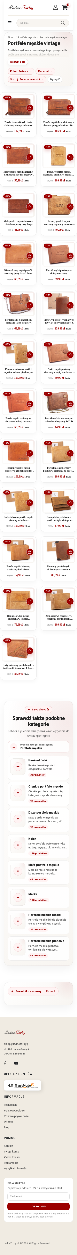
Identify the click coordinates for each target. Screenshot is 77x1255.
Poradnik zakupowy (28, 991)
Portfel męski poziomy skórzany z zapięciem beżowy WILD (59, 371)
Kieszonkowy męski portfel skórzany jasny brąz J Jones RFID (18, 272)
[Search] (63, 23)
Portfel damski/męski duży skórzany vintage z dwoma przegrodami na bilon (18, 124)
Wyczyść (55, 79)
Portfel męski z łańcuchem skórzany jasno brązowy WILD (18, 322)
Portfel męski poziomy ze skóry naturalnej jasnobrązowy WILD (58, 272)
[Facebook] (5, 1063)
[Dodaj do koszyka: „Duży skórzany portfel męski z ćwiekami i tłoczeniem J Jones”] (29, 650)
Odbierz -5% (38, 1206)
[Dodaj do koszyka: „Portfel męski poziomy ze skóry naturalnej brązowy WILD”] (29, 403)
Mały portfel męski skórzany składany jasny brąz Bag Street (18, 223)
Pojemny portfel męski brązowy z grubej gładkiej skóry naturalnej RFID (18, 470)
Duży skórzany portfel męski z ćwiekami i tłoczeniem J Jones (18, 666)
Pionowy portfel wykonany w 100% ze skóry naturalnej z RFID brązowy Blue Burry (59, 322)
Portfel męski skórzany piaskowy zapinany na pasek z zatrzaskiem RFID (59, 470)
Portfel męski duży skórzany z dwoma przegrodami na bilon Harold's (58, 124)
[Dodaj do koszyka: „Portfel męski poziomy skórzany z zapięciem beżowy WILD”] (70, 354)
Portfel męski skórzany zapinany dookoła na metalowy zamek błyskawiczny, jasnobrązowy (18, 568)
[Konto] (56, 8)
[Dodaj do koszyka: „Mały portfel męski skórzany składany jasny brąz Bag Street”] (29, 206)
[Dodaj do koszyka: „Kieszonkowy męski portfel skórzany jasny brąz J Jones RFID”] (29, 255)
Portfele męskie (27, 37)
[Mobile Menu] (9, 23)
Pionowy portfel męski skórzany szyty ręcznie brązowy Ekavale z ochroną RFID (59, 568)
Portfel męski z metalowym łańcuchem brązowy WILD (59, 420)
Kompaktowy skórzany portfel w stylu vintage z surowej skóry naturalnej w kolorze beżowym (59, 519)
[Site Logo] (20, 7)
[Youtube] (16, 1063)
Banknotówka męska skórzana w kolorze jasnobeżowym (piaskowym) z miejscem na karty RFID (18, 618)
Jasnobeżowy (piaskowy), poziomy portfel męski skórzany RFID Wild (59, 618)
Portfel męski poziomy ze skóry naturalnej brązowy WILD (18, 420)
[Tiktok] (27, 1063)
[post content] (18, 106)
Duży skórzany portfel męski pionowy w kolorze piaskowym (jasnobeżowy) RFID (18, 519)
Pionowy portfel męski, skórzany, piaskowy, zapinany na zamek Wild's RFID (58, 174)
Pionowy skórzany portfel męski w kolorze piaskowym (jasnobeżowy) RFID (18, 371)
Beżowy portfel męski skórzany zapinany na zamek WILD (59, 223)
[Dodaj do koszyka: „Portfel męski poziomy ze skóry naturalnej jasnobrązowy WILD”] (70, 255)
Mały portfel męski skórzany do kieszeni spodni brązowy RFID (18, 174)
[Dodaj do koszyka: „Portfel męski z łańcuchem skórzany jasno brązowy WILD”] (29, 305)
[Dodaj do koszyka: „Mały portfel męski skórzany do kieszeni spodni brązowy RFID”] (29, 157)
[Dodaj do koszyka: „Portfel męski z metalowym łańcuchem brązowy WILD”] (70, 403)
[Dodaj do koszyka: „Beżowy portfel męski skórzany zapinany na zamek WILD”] (70, 206)
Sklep (11, 37)
